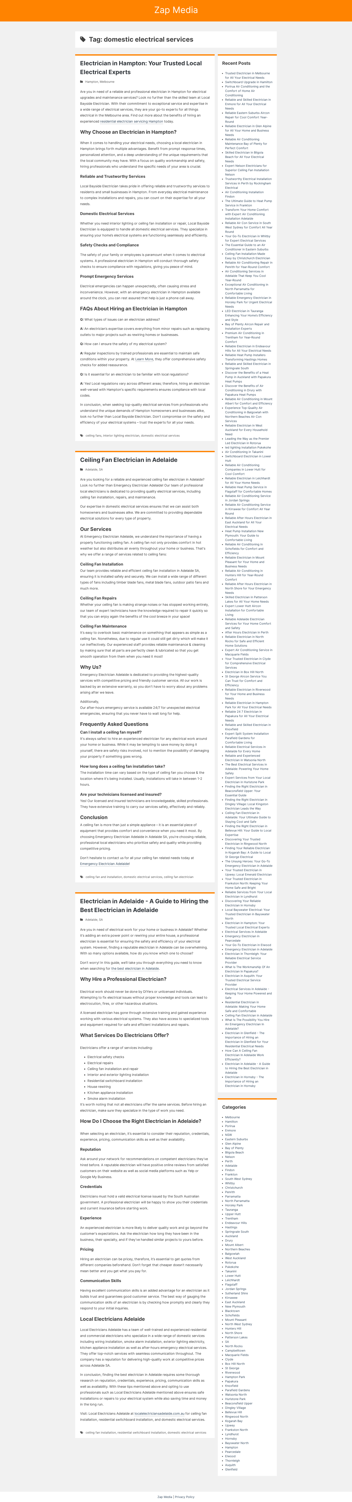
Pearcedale (233, 1452)
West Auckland (235, 1258)
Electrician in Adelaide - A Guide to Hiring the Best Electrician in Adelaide (247, 1068)
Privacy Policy (185, 1497)
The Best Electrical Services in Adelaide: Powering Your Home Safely (246, 769)
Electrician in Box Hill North (244, 672)
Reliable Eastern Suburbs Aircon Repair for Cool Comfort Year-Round (247, 117)
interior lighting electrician (121, 435)
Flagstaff (231, 1284)
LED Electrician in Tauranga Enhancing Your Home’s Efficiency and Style (248, 315)
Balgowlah (232, 1253)
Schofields (232, 1315)
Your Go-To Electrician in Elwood (248, 945)
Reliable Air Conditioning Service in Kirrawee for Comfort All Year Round (248, 509)
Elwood (230, 1456)
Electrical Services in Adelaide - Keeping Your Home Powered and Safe (248, 993)
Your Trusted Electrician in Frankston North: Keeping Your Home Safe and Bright (246, 883)
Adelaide (91, 469)
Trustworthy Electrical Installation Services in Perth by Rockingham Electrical (248, 183)
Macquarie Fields (237, 1355)
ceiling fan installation (101, 1432)
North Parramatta (237, 1201)
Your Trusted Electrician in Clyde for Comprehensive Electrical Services (248, 663)
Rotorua (230, 1262)
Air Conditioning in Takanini (244, 452)
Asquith (230, 1465)
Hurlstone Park (235, 1399)
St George (232, 1368)
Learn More (144, 359)
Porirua (230, 1126)
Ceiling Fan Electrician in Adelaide (128, 459)
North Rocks (234, 1346)
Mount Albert (234, 1245)
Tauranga (231, 1209)
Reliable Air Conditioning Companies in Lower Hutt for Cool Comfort (245, 469)
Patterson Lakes (236, 1337)
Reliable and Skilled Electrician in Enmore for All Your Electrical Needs (248, 104)
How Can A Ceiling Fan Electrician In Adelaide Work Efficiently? (244, 1055)
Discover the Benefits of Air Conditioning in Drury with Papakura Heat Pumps (244, 390)
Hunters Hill (233, 1328)
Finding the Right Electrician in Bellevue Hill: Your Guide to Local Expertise (248, 830)
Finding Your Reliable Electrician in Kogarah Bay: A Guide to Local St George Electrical (248, 852)
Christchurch (234, 1187)
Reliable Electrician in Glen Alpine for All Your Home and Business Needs (248, 130)
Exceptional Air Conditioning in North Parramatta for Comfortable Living (246, 289)
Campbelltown (235, 1350)
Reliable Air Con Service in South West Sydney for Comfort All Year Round (248, 227)
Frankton (231, 1174)
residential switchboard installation (142, 1432)
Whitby (230, 1183)
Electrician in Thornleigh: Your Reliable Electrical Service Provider (246, 958)
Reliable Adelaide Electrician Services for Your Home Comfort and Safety (248, 623)
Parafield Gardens (237, 1390)
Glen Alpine (233, 1143)
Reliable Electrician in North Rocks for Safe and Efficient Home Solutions (244, 641)
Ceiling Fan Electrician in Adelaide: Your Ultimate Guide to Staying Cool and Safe (248, 817)
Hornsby (231, 1438)
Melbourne (107, 81)
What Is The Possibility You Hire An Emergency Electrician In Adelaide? (247, 1024)
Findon (229, 1170)
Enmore (230, 1130)
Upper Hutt (233, 1214)
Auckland (231, 1236)
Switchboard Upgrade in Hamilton (248, 82)
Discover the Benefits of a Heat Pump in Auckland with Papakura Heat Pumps (248, 377)
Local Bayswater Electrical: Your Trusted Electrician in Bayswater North (247, 914)
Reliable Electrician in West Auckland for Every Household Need (246, 430)
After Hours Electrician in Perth (246, 632)
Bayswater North (237, 1443)
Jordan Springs (235, 1289)
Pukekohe (232, 1267)
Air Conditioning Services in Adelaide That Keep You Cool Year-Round (245, 275)
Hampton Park (235, 1377)
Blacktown (232, 1311)
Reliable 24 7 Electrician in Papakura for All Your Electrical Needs (247, 716)
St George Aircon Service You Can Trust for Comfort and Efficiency (246, 681)
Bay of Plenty (234, 1148)
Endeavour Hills (236, 1223)
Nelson (230, 1157)
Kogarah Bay (234, 1421)
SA (101, 469)
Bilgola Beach (234, 1152)
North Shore (233, 1333)
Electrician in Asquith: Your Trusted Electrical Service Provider (243, 980)
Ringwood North (236, 1416)
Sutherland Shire (236, 1293)
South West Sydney (238, 1179)
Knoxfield (231, 1386)
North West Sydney (238, 1324)
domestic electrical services (160, 435)
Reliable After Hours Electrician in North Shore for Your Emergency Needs (248, 588)
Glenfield (231, 1469)
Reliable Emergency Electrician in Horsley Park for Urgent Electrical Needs (248, 302)
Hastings (231, 1227)
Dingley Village (235, 1408)
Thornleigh (232, 1460)
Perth (229, 1161)
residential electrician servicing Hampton (131, 121)
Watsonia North (236, 1394)
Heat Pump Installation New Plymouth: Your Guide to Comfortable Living (244, 535)
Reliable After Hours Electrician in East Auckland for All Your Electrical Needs (248, 522)
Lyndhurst (232, 1434)
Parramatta (233, 1196)
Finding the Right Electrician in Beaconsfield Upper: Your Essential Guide (246, 791)
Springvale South (237, 1231)
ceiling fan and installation (104, 877)
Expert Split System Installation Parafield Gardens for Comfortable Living (247, 738)
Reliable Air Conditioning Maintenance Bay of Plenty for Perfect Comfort (246, 143)
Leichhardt (232, 1280)
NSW (228, 1135)
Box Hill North (235, 1364)
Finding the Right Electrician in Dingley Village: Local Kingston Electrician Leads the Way (246, 804)
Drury (229, 1240)
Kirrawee (231, 1297)
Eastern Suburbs (236, 1139)
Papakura (231, 1381)
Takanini (230, 1271)
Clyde (229, 1359)
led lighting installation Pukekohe (248, 447)
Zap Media (176, 9)
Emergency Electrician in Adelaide (248, 949)
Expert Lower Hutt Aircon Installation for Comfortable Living (244, 610)
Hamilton (231, 1121)
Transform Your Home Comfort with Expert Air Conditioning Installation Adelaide (247, 214)
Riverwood (232, 1372)
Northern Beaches (237, 1249)
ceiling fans (93, 435)
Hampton (91, 81)
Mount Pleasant (236, 1319)
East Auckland (235, 1302)
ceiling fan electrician (178, 877)
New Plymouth (235, 1306)
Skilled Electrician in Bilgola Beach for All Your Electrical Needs (244, 157)
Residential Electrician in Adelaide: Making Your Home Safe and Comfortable (245, 1006)
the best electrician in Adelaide (135, 968)
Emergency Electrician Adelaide (104, 864)
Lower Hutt (233, 1275)
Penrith (230, 1192)
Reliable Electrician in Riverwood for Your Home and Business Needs (247, 694)
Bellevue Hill (233, 1412)
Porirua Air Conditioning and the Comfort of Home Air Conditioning (247, 91)
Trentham (231, 1218)
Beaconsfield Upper (238, 1403)
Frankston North (236, 1430)
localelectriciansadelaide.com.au (159, 1413)
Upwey (230, 1425)
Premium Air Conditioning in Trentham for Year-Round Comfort (244, 337)
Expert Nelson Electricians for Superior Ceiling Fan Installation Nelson (247, 170)
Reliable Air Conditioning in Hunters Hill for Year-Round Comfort (244, 575)
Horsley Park (234, 1205)
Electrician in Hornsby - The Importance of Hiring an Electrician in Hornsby (244, 1081)
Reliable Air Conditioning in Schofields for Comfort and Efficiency (244, 548)
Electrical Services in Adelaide (246, 932)
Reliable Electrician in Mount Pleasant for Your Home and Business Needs (244, 562)
